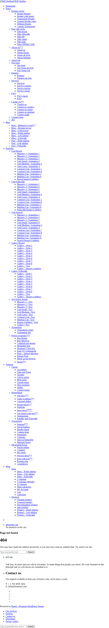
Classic (14, 367)
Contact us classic (25, 109)
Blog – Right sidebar (20, 133)
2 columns (21, 479)
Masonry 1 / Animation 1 (28, 153)
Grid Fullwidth (18, 182)
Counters (21, 450)
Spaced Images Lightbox (28, 240)
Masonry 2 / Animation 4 (28, 187)
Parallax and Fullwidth (27, 418)
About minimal (24, 58)
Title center (22, 39)
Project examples (20, 335)
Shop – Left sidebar (26, 474)
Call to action (23, 377)
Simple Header (23, 13)
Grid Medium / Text (26, 312)
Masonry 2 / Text (24, 304)
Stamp (21, 362)
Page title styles (18, 29)
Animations (16, 327)
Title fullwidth (23, 34)
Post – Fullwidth (18, 146)
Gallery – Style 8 (24, 263)
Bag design (22, 338)
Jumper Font (22, 356)
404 (13, 120)
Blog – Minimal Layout (23, 125)
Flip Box (23, 396)
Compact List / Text (26, 317)
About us (17, 47)
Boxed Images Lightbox (28, 179)
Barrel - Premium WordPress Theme (27, 606)
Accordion (22, 369)
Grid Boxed (16, 151)
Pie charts (21, 452)
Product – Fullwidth (26, 515)
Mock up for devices (26, 358)
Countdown (22, 464)
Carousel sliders (24, 401)
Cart (19, 492)
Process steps (24, 455)
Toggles (20, 375)
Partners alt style (24, 78)
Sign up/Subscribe (25, 440)
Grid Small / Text (25, 309)
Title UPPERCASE (26, 44)
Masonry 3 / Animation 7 (28, 220)
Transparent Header (26, 19)
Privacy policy (12, 621)
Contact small (23, 114)
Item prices (24, 410)
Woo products (23, 385)
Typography (16, 421)
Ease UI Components (26, 351)
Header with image (25, 16)
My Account (22, 489)
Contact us (17, 102)
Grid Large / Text (25, 314)
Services (15, 81)
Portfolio (21, 407)
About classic (23, 52)
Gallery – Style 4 (24, 253)
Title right (21, 42)
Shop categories (24, 487)
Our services (11, 611)
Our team (15, 63)
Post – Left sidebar (19, 143)
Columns (21, 437)
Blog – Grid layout (19, 130)
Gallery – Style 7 (24, 261)
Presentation (16, 392)
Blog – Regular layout (21, 128)
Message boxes (24, 442)
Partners (15, 73)
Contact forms (23, 390)
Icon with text (25, 459)
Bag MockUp (23, 341)
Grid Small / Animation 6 (28, 161)
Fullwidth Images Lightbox (29, 210)
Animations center (25, 330)
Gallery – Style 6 (24, 258)
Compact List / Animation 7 (29, 169)
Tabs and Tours (24, 372)
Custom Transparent (26, 26)
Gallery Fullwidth (19, 271)
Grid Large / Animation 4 (28, 166)
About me (15, 60)
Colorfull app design (26, 343)
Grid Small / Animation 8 (28, 222)
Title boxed (22, 31)
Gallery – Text (23, 266)
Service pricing (24, 88)
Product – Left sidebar (27, 512)
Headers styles (17, 11)
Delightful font (23, 346)
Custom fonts (23, 432)
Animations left (24, 332)
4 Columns (22, 484)
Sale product (22, 507)
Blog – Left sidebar (20, 135)
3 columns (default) (25, 482)
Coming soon (17, 117)
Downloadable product (27, 505)
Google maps (23, 382)
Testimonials (22, 416)
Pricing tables (23, 447)
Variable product (24, 499)
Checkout (21, 494)
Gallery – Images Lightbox (29, 268)
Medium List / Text (25, 320)
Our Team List (23, 70)
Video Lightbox (25, 399)
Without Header (24, 24)
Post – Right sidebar (20, 141)
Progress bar (22, 461)
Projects (9, 614)
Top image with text (27, 413)
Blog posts (22, 380)
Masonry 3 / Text (24, 307)
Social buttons (23, 427)
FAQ (13, 93)
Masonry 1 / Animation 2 (28, 184)
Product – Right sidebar (27, 510)
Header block (23, 429)
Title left (20, 37)
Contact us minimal (25, 112)
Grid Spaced (17, 212)
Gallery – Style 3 (24, 251)
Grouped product (24, 502)
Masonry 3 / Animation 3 (28, 158)
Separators (21, 434)
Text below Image (19, 299)
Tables (20, 387)
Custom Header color (26, 21)
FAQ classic (22, 96)
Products (15, 497)
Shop (13, 469)
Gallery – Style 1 (24, 245)
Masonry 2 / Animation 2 (28, 156)
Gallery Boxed (18, 243)
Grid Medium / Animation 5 (29, 164)
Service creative (24, 86)
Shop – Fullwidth (25, 476)
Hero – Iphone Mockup (27, 353)
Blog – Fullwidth (19, 138)
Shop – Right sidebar (26, 471)
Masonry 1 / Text (24, 302)
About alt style (23, 55)
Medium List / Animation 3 (29, 174)
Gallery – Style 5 (24, 256)
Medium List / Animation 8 (29, 176)
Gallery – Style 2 (24, 248)
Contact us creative (25, 107)
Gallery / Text (23, 325)
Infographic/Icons (19, 445)
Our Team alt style (25, 68)
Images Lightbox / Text (27, 322)
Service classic (23, 91)
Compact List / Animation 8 (29, 171)
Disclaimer (10, 619)
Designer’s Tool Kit (26, 348)
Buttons (22, 424)
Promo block (24, 404)
